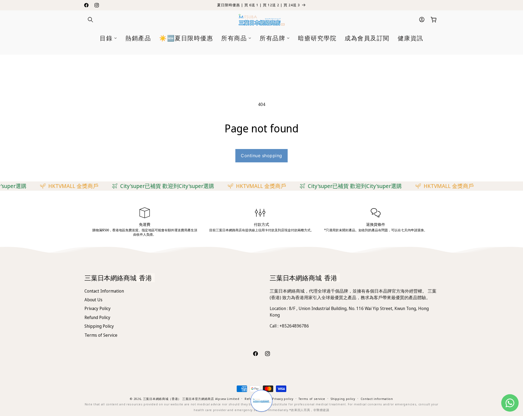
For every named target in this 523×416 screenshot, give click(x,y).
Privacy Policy (97, 308)
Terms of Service (100, 335)
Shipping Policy (99, 326)
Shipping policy (342, 399)
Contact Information (104, 291)
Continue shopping (261, 155)
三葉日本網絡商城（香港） (162, 399)
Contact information (377, 399)
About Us (93, 300)
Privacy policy (282, 399)
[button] (90, 20)
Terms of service (312, 399)
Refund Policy (97, 317)
